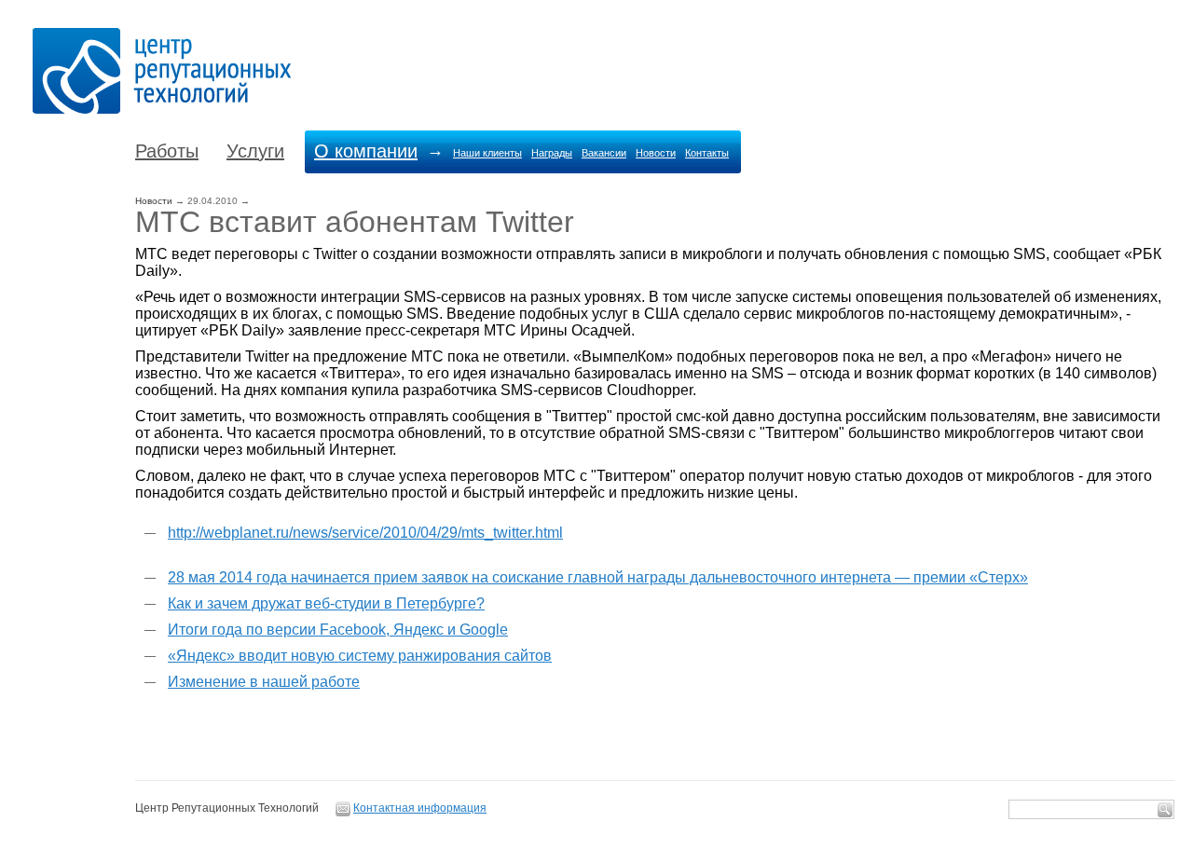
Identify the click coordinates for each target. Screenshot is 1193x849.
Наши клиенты (487, 152)
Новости (656, 152)
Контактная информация (420, 808)
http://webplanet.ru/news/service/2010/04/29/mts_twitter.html (365, 533)
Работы (167, 151)
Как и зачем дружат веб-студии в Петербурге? (326, 603)
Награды (551, 152)
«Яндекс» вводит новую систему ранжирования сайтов (360, 656)
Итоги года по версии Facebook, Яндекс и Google (338, 629)
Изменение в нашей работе (264, 682)
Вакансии (604, 152)
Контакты (707, 152)
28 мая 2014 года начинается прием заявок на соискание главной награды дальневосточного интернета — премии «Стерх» (598, 577)
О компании (366, 151)
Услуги (255, 151)
